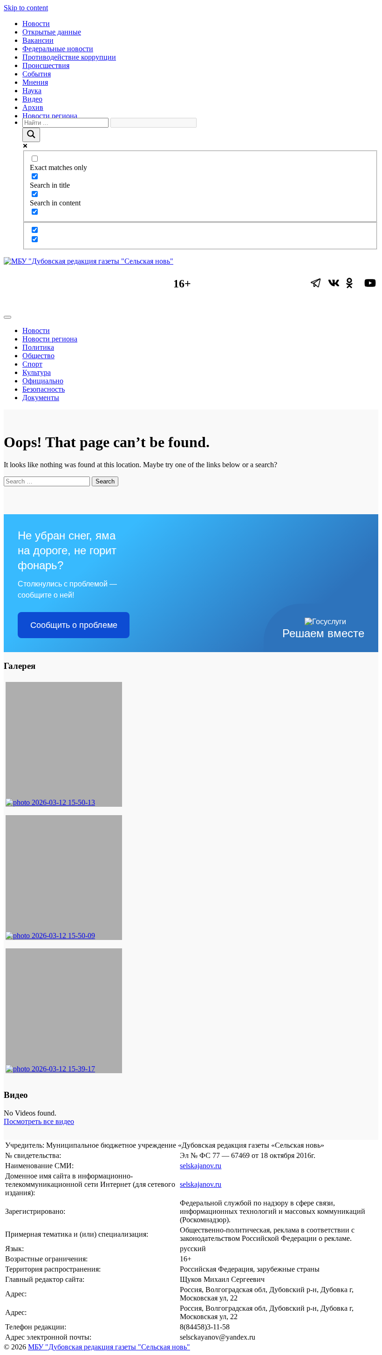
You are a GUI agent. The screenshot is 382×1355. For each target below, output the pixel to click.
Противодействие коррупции (69, 57)
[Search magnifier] (31, 135)
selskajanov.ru (200, 1166)
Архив (32, 107)
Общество (38, 356)
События (36, 74)
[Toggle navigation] (7, 317)
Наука (31, 91)
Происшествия (45, 65)
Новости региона (49, 116)
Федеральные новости (57, 49)
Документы (40, 398)
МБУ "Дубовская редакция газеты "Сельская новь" (109, 1347)
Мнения (35, 82)
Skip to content (26, 8)
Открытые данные (51, 32)
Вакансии (38, 40)
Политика (38, 347)
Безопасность (43, 389)
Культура (36, 372)
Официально (42, 381)
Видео (32, 99)
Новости (36, 23)
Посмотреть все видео (39, 1121)
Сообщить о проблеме (73, 625)
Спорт (32, 364)
